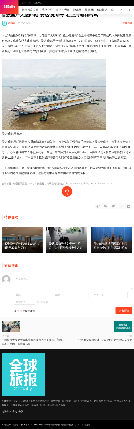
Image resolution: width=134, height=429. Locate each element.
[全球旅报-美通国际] (9, 7)
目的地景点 (63, 9)
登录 (19, 310)
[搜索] (112, 10)
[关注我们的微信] (98, 10)
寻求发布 (37, 2)
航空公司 (47, 9)
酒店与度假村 (30, 9)
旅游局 (89, 9)
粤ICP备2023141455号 (31, 424)
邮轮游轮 (127, 23)
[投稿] (121, 10)
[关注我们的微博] (93, 10)
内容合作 (26, 2)
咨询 (14, 411)
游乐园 (77, 9)
